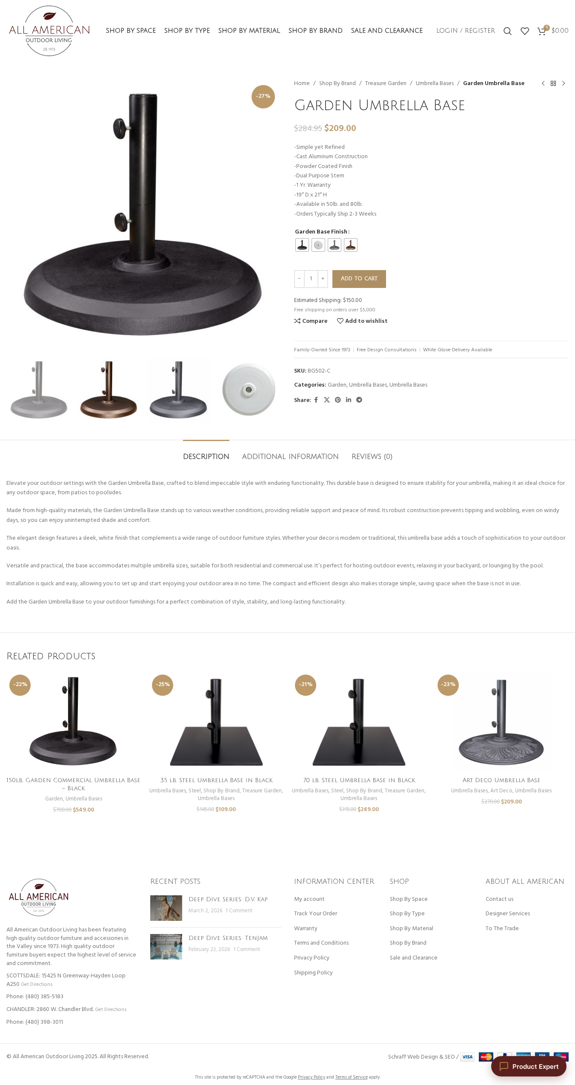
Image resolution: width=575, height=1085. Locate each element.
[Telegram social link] (359, 400)
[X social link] (326, 400)
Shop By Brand (337, 83)
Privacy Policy (311, 958)
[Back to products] (553, 84)
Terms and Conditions (321, 943)
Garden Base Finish (321, 232)
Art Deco (501, 790)
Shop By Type (407, 914)
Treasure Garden (385, 83)
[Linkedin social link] (348, 400)
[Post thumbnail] (166, 908)
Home (302, 83)
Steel (195, 790)
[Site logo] (49, 31)
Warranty (306, 929)
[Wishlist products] (524, 31)
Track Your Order (315, 914)
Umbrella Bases (435, 83)
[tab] (206, 453)
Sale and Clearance (414, 958)
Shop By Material (411, 929)
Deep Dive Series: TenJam (228, 938)
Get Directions (36, 984)
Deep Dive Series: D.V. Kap (228, 899)
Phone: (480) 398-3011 (34, 1022)
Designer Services (508, 914)
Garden (337, 385)
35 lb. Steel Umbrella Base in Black (216, 780)
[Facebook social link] (316, 400)
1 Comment (239, 911)
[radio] (302, 245)
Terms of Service (351, 1077)
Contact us (499, 899)
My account (309, 899)
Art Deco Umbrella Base (502, 780)
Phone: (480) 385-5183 (34, 997)
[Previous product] (543, 84)
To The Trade (502, 929)
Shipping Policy (313, 973)
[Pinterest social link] (337, 400)
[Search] (507, 31)
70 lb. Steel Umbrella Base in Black (359, 780)
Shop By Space (409, 899)
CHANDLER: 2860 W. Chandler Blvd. (50, 1009)
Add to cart (359, 279)
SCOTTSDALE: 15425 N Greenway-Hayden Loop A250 (66, 980)
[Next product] (563, 84)
